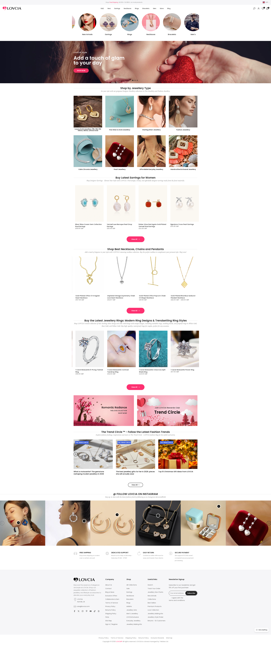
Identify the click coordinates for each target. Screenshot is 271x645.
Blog (168, 8)
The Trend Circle (82, 442)
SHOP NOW (81, 70)
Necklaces (127, 8)
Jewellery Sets (132, 610)
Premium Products (154, 606)
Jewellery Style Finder (155, 617)
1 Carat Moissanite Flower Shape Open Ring (88, 371)
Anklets (129, 606)
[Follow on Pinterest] (87, 611)
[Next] (195, 454)
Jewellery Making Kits (134, 624)
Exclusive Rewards (157, 638)
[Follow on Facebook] (74, 611)
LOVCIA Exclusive (133, 617)
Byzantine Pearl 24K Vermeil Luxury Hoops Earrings (89, 225)
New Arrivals (152, 596)
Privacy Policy (110, 606)
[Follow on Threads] (99, 611)
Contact (108, 589)
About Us (108, 585)
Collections (152, 599)
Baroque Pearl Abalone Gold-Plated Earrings (153, 225)
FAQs (107, 617)
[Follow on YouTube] (91, 611)
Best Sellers (152, 603)
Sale (128, 589)
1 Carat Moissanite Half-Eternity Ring (185, 370)
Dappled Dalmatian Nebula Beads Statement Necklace (121, 297)
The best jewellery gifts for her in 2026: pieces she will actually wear (135, 472)
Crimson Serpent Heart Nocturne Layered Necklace (183, 297)
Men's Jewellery (132, 614)
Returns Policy (110, 610)
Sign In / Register (111, 624)
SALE (102, 8)
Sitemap (169, 638)
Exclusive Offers (111, 596)
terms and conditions (177, 600)
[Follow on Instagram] (83, 611)
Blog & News (109, 592)
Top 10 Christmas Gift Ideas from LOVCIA (175, 471)
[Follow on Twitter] (79, 611)
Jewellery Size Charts (155, 592)
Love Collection (153, 610)
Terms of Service (111, 603)
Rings (137, 8)
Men (154, 8)
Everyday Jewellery (133, 621)
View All (134, 239)
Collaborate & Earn (112, 599)
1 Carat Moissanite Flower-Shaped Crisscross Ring (152, 371)
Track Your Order (154, 589)
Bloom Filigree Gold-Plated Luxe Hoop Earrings (183, 225)
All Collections (132, 585)
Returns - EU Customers (156, 621)
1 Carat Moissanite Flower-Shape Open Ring (120, 371)
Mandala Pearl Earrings (116, 224)
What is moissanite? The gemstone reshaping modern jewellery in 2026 (89, 472)
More (162, 8)
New (109, 8)
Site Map (108, 621)
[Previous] (76, 454)
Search (150, 585)
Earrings (117, 8)
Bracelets (145, 8)
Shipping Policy (110, 614)
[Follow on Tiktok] (95, 611)
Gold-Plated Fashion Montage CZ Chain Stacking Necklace (89, 297)
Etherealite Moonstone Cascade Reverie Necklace (151, 297)
